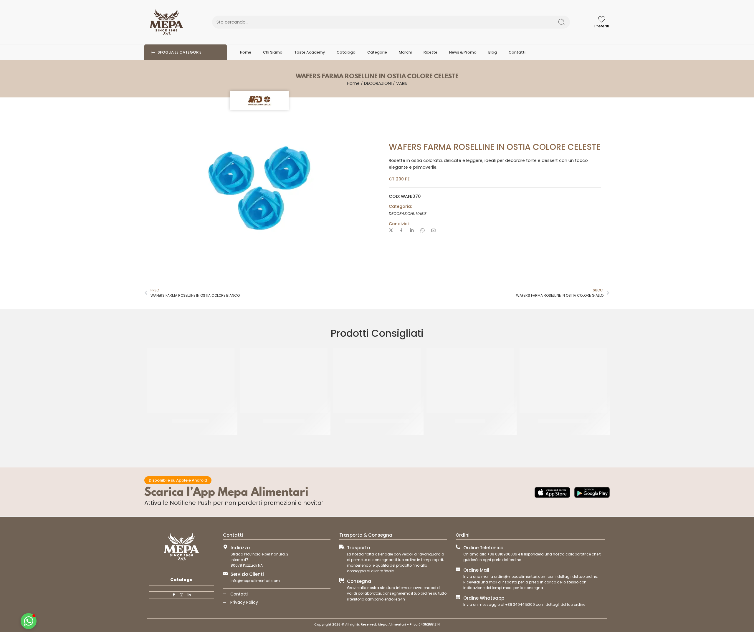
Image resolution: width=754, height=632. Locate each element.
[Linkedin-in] (189, 595)
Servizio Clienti (247, 574)
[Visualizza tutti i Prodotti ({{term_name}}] (259, 100)
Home (245, 52)
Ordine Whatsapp (483, 598)
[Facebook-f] (174, 595)
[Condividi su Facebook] (401, 230)
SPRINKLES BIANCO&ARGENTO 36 (377, 421)
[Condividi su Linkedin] (411, 230)
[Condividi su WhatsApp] (422, 230)
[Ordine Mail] (458, 569)
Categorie (377, 52)
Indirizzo (240, 548)
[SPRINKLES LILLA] (470, 380)
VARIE (401, 83)
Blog (492, 52)
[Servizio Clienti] (225, 573)
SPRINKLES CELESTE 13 (284, 421)
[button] (29, 621)
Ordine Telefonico (483, 548)
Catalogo (346, 52)
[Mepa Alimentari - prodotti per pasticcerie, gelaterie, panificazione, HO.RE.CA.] (166, 22)
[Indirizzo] (225, 547)
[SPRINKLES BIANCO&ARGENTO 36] (377, 380)
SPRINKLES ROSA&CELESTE (563, 421)
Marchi (405, 52)
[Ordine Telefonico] (458, 547)
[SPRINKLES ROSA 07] (190, 380)
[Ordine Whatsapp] (458, 597)
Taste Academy (309, 52)
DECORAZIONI (378, 83)
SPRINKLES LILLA (470, 421)
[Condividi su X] (391, 230)
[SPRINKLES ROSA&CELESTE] (563, 380)
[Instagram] (181, 595)
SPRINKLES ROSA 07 (190, 421)
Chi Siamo (272, 52)
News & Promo (463, 52)
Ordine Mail (476, 570)
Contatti (517, 52)
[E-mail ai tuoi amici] (433, 230)
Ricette (430, 52)
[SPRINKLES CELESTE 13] (284, 380)
